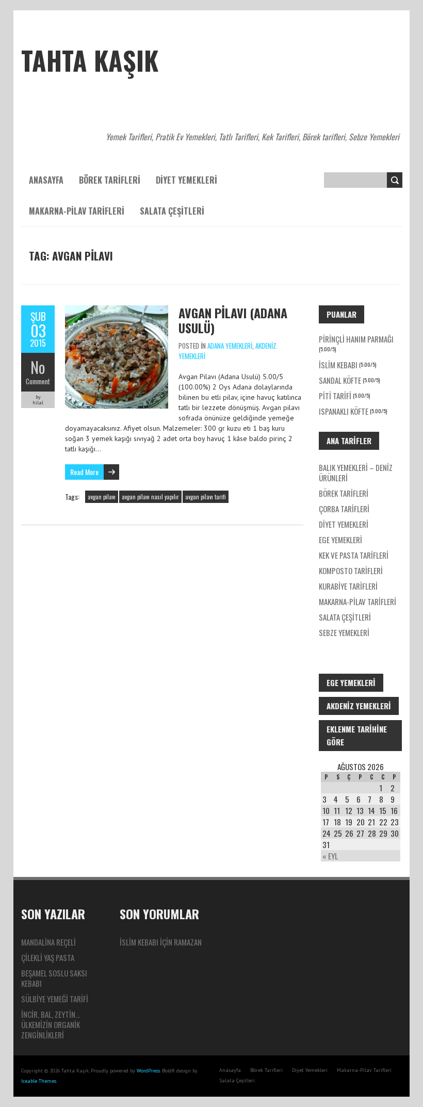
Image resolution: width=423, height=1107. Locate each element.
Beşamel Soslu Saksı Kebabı (54, 978)
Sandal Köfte (340, 380)
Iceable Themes (38, 1081)
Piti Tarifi (335, 395)
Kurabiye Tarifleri (348, 586)
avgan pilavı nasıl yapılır (150, 497)
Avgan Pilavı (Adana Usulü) (232, 320)
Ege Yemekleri (340, 539)
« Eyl (330, 855)
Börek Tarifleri (109, 180)
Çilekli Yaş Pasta (47, 957)
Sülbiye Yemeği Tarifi (54, 998)
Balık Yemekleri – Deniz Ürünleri (356, 472)
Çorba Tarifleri (344, 508)
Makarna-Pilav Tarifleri (76, 211)
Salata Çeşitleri (172, 211)
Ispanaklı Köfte (343, 411)
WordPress (148, 1070)
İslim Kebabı (338, 364)
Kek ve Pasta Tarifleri (353, 555)
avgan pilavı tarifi (205, 497)
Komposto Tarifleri (351, 570)
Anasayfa (46, 180)
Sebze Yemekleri (344, 632)
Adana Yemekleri (229, 345)
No (37, 367)
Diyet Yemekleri (186, 180)
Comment (38, 381)
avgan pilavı (102, 497)
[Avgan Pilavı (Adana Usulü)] (116, 310)
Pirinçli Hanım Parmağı (356, 339)
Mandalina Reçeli (48, 942)
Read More (84, 471)
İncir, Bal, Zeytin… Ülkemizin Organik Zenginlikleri (50, 1024)
